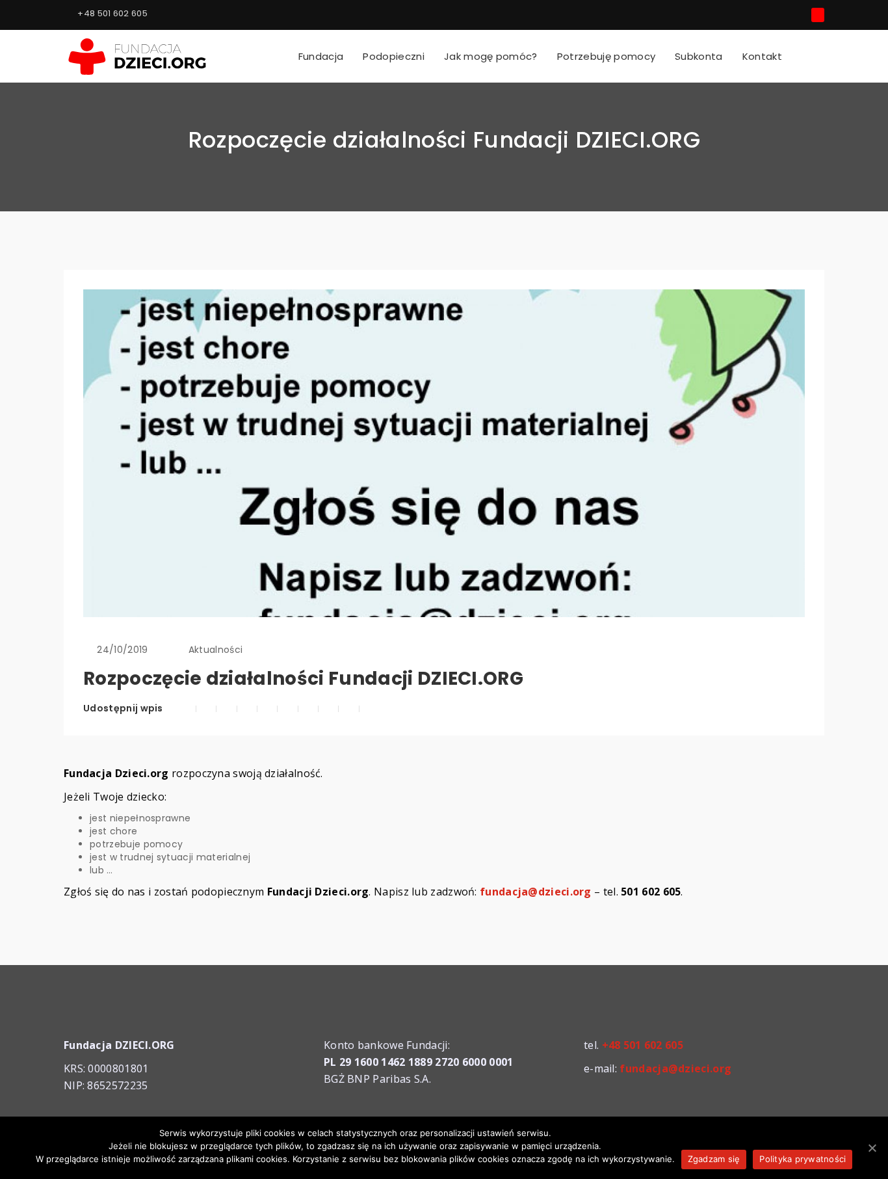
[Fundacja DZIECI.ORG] (138, 55)
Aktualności (216, 649)
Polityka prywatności (802, 1159)
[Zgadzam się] (871, 1147)
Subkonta (699, 56)
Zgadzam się (714, 1159)
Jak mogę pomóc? (491, 56)
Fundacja (321, 56)
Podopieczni (393, 56)
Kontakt (762, 56)
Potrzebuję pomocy (606, 56)
